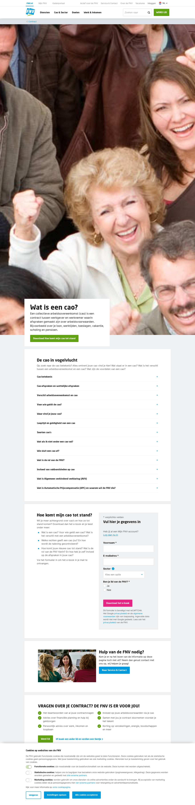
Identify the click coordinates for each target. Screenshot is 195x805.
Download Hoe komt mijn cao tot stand (54, 338)
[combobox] (123, 574)
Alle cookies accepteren (86, 795)
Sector (107, 568)
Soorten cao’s (44, 432)
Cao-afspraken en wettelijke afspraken (58, 386)
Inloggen (152, 3)
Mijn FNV (43, 3)
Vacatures (140, 3)
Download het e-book (117, 603)
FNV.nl (30, 3)
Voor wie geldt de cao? (49, 404)
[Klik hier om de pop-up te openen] (113, 568)
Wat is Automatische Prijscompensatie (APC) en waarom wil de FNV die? (76, 488)
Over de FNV (126, 3)
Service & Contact (109, 3)
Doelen (76, 12)
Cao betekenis (44, 376)
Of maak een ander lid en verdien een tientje (78, 739)
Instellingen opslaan (56, 795)
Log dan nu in (110, 534)
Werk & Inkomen (92, 12)
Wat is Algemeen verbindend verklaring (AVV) (62, 478)
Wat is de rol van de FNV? (51, 460)
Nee (109, 589)
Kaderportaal (59, 3)
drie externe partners (77, 775)
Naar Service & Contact (114, 670)
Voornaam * (110, 542)
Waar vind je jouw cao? (49, 413)
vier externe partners (85, 782)
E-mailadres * (111, 555)
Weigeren (33, 795)
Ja (108, 585)
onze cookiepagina (61, 787)
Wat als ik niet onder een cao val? (55, 441)
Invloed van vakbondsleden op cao (56, 469)
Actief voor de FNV (89, 3)
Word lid (45, 738)
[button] (163, 3)
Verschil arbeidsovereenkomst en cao (57, 395)
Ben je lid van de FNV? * (116, 581)
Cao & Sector (61, 12)
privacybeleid (120, 613)
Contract (32, 21)
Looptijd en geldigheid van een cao (56, 423)
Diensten (45, 12)
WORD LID (161, 12)
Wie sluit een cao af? (48, 450)
